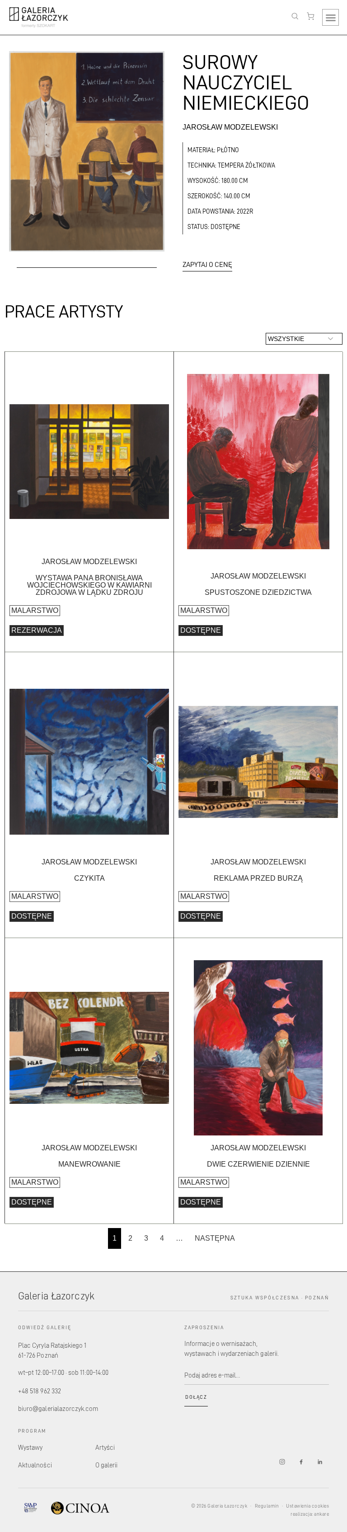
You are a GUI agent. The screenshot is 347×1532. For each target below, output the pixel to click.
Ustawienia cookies (307, 1506)
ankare (321, 1514)
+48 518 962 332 (39, 1391)
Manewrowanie (89, 1164)
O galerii (106, 1465)
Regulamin (267, 1506)
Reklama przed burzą (258, 878)
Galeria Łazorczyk (56, 1295)
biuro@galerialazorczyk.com (58, 1408)
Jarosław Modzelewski (230, 127)
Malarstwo (34, 610)
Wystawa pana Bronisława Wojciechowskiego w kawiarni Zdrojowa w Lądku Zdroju (89, 585)
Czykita (89, 878)
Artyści (105, 1447)
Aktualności (35, 1465)
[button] (330, 17)
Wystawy (30, 1447)
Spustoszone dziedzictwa (258, 592)
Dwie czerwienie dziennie (258, 1164)
